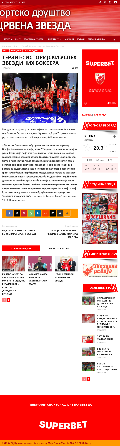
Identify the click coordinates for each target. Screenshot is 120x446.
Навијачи (69, 39)
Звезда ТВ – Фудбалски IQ (105, 337)
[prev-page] (4, 300)
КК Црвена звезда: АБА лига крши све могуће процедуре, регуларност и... (107, 321)
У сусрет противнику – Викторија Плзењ (107, 366)
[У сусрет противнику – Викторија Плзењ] (88, 366)
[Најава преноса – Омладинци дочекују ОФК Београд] (88, 300)
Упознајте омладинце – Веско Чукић (105, 351)
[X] (17, 213)
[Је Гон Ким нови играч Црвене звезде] (66, 263)
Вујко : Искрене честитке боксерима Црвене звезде (19, 232)
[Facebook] (100, 2)
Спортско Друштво (33, 39)
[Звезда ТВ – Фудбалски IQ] (88, 339)
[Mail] (105, 2)
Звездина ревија (96, 39)
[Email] (53, 213)
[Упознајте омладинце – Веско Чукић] (88, 351)
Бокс (16, 46)
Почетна (8, 39)
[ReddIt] (45, 213)
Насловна (6, 46)
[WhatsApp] (31, 213)
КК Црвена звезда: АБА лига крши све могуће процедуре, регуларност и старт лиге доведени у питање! (13, 284)
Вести (18, 39)
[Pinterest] (24, 213)
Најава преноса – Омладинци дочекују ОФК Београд (107, 302)
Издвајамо (15, 51)
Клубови (81, 39)
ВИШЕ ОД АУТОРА (59, 248)
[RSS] (110, 2)
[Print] (60, 213)
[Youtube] (115, 2)
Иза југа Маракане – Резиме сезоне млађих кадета (62, 234)
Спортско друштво (32, 51)
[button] (114, 40)
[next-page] (8, 300)
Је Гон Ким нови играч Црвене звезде (64, 277)
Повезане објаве (21, 248)
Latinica (87, 114)
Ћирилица (100, 114)
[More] (67, 213)
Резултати (53, 39)
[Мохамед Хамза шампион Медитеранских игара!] (39, 263)
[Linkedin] (38, 213)
